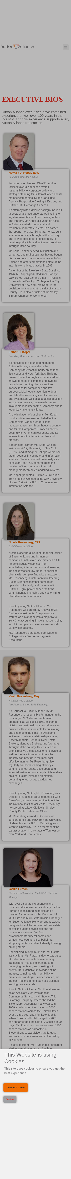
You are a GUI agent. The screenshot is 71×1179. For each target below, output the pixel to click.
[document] (35, 589)
